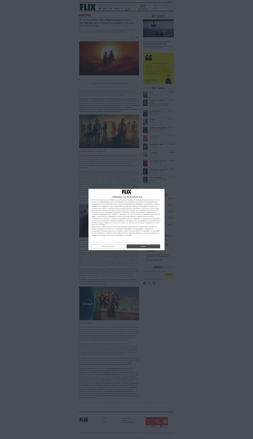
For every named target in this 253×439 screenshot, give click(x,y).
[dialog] (126, 219)
